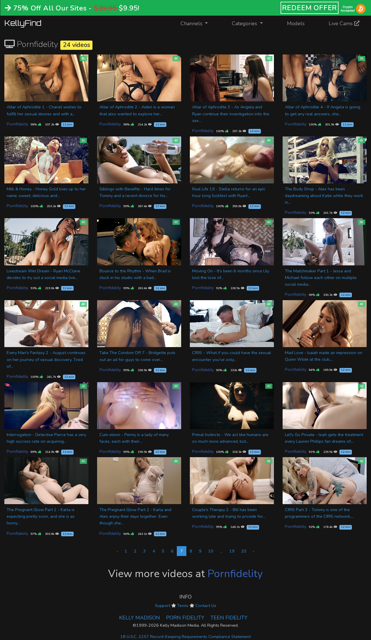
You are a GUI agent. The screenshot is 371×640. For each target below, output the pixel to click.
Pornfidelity (17, 124)
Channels (198, 23)
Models (296, 23)
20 (243, 551)
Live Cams (341, 23)
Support (162, 605)
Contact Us (205, 605)
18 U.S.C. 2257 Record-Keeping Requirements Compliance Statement (185, 636)
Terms (182, 605)
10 (210, 551)
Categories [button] (245, 23)
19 (231, 551)
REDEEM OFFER (309, 7)
